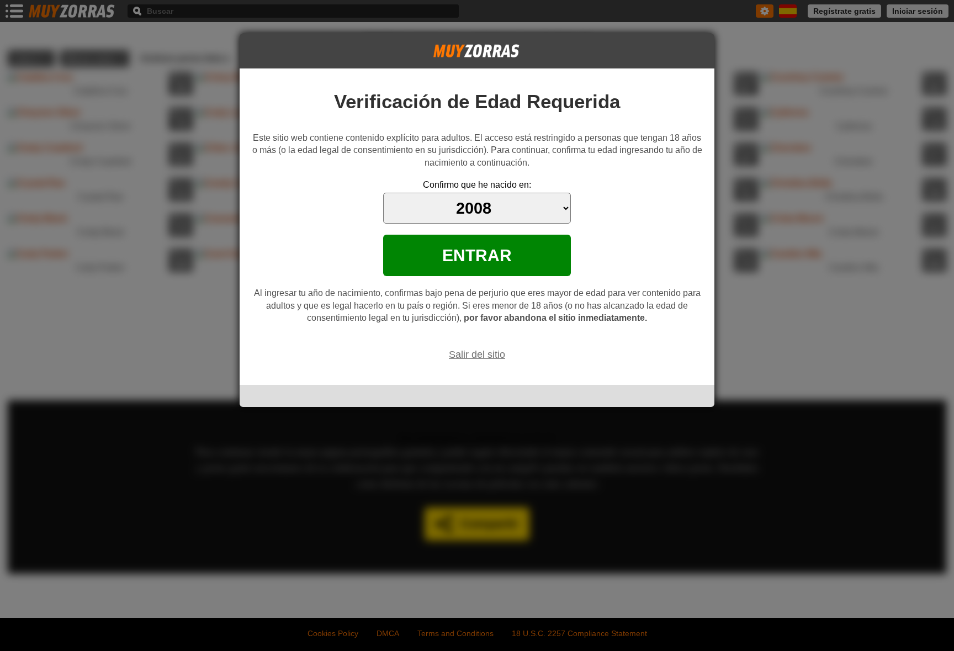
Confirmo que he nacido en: (477, 184)
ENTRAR (477, 255)
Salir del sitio (477, 354)
